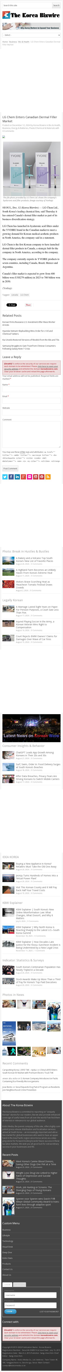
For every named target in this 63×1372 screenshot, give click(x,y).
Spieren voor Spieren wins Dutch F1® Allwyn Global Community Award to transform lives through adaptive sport (38, 1201)
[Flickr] (29, 476)
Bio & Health (23, 41)
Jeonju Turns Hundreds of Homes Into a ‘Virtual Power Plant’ (37, 877)
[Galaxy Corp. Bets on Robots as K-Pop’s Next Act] (24, 1051)
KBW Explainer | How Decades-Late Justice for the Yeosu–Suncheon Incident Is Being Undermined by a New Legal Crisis (38, 944)
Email (5, 396)
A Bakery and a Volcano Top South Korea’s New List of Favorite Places (34, 559)
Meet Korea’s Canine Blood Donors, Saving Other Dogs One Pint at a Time (36, 1163)
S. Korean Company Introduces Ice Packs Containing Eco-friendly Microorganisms (30, 1080)
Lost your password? (49, 1311)
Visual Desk (7, 1246)
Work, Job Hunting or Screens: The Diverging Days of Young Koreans (34, 1189)
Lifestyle (6, 1235)
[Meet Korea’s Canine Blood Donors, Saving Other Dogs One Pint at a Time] (9, 1003)
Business (13, 41)
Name (6, 384)
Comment (6, 419)
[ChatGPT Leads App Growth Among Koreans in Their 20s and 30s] (8, 755)
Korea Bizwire (39, 125)
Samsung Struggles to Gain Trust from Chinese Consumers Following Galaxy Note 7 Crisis (29, 347)
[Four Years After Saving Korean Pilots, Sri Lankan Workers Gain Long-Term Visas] (54, 1026)
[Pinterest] (41, 476)
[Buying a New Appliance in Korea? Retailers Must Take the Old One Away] (8, 865)
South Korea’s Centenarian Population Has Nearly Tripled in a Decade (38, 968)
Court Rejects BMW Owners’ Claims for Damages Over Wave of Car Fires (36, 638)
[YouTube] (35, 476)
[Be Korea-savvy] (31, 15)
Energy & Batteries (19, 128)
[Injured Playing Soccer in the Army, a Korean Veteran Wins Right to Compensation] (8, 623)
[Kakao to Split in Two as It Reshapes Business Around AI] (24, 1025)
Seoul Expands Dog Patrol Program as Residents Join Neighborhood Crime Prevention (31, 1088)
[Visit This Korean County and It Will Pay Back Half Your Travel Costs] (8, 890)
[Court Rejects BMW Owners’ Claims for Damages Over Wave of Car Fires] (8, 638)
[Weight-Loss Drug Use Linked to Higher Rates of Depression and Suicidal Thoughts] (24, 1004)
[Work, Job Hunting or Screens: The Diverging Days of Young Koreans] (39, 1004)
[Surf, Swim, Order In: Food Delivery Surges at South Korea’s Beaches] (8, 767)
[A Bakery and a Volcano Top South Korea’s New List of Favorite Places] (8, 561)
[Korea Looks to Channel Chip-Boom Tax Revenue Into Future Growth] (39, 1025)
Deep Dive (7, 1252)
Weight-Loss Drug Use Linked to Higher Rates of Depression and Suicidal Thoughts (36, 1175)
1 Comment (40, 950)
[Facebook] (11, 476)
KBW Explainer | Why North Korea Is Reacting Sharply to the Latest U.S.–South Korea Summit (37, 930)
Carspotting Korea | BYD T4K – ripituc (19, 1069)
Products (6, 1263)
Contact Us (7, 1269)
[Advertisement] (31, 80)
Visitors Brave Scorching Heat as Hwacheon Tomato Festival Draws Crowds (34, 584)
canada (14, 294)
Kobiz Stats (7, 1258)
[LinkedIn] (17, 476)
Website (6, 408)
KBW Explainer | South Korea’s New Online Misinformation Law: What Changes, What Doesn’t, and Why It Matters (35, 914)
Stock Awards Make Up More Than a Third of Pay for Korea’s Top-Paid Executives (38, 981)
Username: (9, 1290)
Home (5, 41)
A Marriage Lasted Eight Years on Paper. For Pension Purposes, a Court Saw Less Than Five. (37, 609)
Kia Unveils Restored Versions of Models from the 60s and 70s (30, 339)
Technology (7, 1241)
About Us (6, 1275)
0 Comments (36, 564)
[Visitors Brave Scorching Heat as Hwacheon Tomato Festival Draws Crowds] (8, 584)
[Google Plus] (23, 476)
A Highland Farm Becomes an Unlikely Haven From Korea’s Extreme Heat (36, 571)
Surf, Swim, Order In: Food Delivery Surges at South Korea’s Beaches (38, 766)
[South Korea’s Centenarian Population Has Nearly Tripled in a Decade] (8, 970)
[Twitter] (5, 476)
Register (19, 1284)
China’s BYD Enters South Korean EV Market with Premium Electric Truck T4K (29, 1071)
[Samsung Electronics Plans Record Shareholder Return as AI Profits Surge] (9, 1051)
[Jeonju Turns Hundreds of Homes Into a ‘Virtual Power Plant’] (8, 878)
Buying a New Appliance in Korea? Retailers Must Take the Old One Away (36, 865)
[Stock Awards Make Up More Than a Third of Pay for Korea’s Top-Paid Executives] (8, 981)
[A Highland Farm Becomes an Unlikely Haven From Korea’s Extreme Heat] (8, 572)
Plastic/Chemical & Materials (42, 128)
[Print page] (31, 136)
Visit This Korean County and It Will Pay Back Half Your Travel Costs (36, 889)
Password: (9, 1300)
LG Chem (25, 294)
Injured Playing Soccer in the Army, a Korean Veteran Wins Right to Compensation (35, 624)
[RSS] (48, 476)
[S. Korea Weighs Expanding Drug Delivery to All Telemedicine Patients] (54, 1050)
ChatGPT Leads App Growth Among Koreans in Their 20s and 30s (35, 754)
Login (7, 1284)
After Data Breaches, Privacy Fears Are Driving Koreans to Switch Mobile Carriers (37, 778)
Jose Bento (7, 1087)
